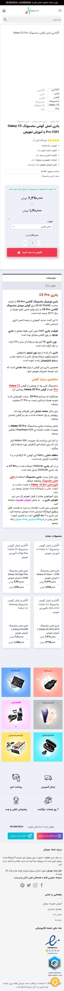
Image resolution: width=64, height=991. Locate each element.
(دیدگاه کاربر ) (39, 140)
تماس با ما (57, 914)
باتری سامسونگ (23, 121)
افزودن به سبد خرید (32, 252)
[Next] (7, 58)
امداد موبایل (54, 121)
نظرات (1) (50, 286)
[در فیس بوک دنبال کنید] (42, 885)
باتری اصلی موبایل (39, 121)
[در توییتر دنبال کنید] (29, 885)
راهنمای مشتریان (55, 909)
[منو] (60, 10)
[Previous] (54, 58)
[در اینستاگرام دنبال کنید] (35, 885)
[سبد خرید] (4, 10)
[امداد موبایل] (32, 10)
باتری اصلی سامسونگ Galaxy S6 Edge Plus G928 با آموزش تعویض (18, 574)
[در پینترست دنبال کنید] (22, 885)
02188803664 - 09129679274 (18, 2)
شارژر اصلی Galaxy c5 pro (44, 485)
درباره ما (58, 920)
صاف (8, 219)
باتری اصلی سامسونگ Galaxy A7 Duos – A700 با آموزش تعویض (48, 574)
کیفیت (50, 221)
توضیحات (51, 278)
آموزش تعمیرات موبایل (52, 903)
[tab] (32, 278)
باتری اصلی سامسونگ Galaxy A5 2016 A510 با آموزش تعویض (48, 629)
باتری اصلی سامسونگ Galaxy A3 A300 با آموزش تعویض (18, 629)
